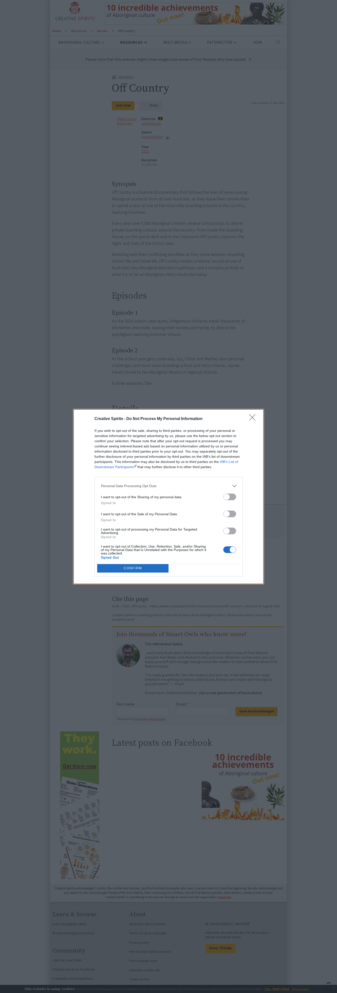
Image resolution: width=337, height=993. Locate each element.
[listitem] (168, 486)
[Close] (254, 419)
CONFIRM (133, 568)
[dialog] (168, 496)
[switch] (229, 497)
